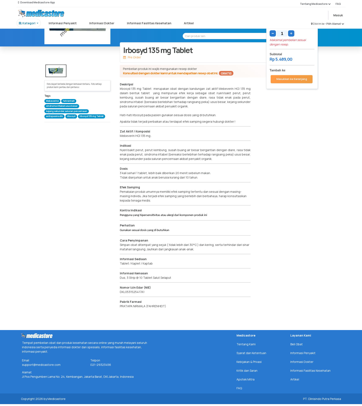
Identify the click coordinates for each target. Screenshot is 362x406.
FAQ (338, 4)
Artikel (189, 23)
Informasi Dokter (101, 23)
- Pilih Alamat (333, 24)
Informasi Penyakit (63, 23)
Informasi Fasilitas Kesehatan (149, 23)
